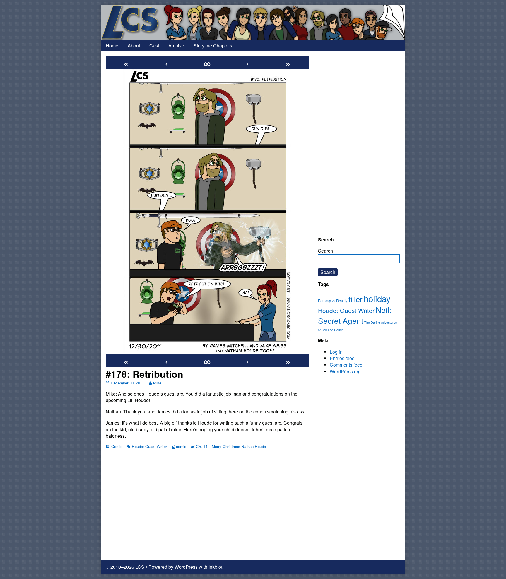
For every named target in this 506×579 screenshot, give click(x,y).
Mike (157, 383)
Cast (154, 45)
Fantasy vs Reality (332, 300)
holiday (377, 298)
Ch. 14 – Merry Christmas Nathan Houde (231, 446)
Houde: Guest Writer (149, 446)
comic (181, 446)
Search (325, 250)
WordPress (186, 566)
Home (112, 45)
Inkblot (215, 566)
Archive (176, 45)
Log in (336, 351)
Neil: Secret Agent (354, 315)
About (134, 45)
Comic (116, 446)
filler (355, 299)
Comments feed (346, 364)
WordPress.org (345, 371)
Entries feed (342, 358)
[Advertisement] (359, 144)
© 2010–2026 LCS (125, 566)
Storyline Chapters (213, 45)
